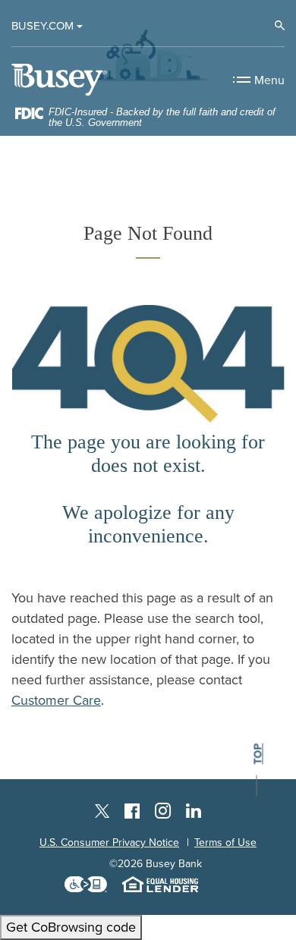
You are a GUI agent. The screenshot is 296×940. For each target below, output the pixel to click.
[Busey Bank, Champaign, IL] (59, 79)
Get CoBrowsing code (71, 927)
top (258, 755)
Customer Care (56, 700)
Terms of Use (225, 842)
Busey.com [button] (42, 26)
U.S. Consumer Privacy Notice (109, 842)
